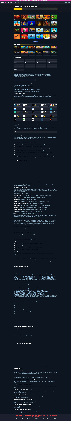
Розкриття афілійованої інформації (36, 418)
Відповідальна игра (16, 418)
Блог (21, 2)
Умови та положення (28, 418)
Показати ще (36, 41)
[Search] (60, 2)
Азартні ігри (16, 2)
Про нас (43, 418)
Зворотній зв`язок (54, 418)
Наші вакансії (47, 418)
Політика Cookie (22, 418)
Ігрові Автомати (10, 2)
